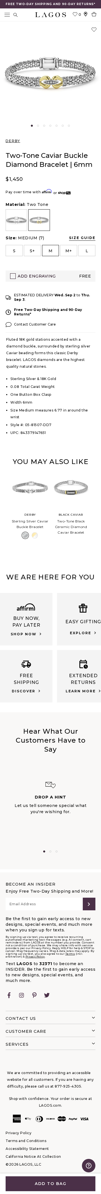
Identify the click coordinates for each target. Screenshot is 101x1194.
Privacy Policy (35, 956)
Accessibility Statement (27, 1149)
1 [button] (32, 126)
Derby (13, 141)
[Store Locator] (85, 15)
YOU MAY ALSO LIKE (50, 462)
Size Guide (82, 238)
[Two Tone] (35, 535)
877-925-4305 (68, 1086)
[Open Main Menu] (7, 15)
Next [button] (96, 512)
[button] (50, 73)
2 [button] (38, 126)
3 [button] (44, 126)
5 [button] (57, 126)
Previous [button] (5, 512)
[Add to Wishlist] (94, 30)
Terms (70, 953)
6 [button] (63, 126)
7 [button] (69, 126)
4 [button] (50, 126)
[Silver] (25, 535)
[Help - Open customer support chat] (88, 1165)
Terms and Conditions (26, 1141)
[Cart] (94, 15)
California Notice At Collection (33, 1156)
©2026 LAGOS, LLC (23, 1164)
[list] (50, 220)
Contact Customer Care (35, 324)
